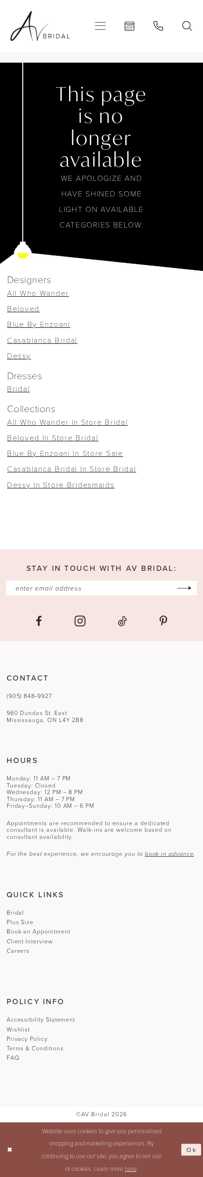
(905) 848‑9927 (29, 695)
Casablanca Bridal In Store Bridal (71, 468)
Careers (18, 950)
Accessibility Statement (41, 1019)
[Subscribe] (184, 588)
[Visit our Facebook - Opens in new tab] (39, 621)
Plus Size (20, 921)
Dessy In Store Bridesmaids (61, 484)
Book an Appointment (38, 931)
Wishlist (18, 1029)
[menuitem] (100, 26)
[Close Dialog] (9, 1150)
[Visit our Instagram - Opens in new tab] (80, 621)
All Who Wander (38, 293)
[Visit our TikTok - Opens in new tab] (122, 621)
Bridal (18, 388)
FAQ (13, 1057)
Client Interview (30, 941)
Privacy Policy (27, 1038)
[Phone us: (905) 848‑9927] (158, 26)
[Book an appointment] (129, 26)
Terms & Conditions (35, 1048)
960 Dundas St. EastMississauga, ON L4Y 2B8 (45, 716)
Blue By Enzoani (38, 324)
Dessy (19, 355)
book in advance (169, 853)
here (130, 1168)
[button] (100, 26)
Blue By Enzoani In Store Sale (65, 453)
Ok (191, 1149)
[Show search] (187, 26)
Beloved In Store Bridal (52, 437)
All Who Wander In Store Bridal (67, 422)
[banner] (40, 26)
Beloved (23, 308)
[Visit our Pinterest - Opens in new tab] (163, 621)
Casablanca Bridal (42, 340)
